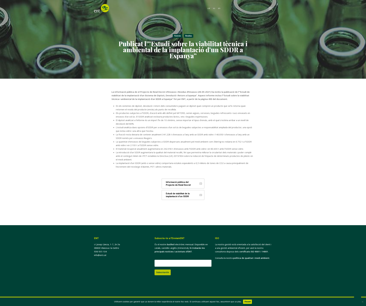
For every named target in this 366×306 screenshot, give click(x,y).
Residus (188, 36)
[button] (270, 8)
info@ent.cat (100, 255)
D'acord (247, 301)
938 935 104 (100, 251)
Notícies (177, 36)
